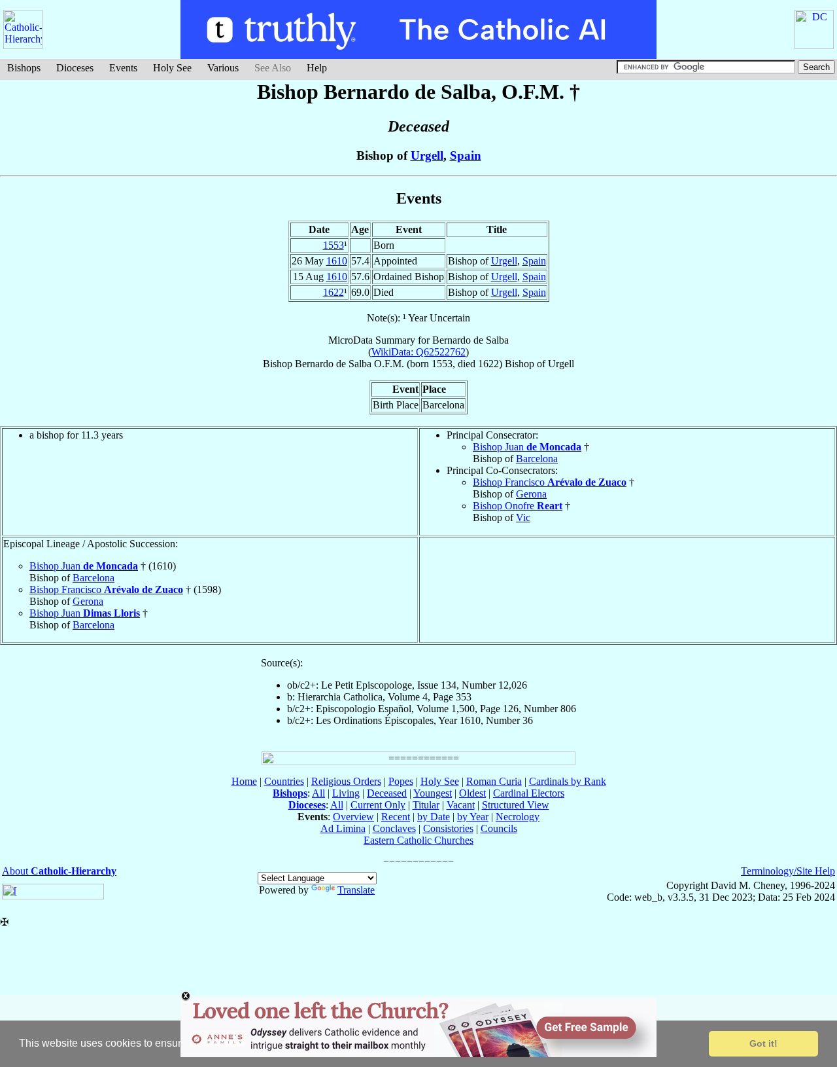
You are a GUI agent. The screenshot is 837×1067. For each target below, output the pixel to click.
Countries (284, 781)
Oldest (472, 793)
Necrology (517, 816)
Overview (353, 816)
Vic (523, 517)
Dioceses (75, 67)
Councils (499, 828)
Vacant (461, 804)
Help (317, 67)
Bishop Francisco (549, 482)
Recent (395, 816)
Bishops (24, 67)
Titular (426, 804)
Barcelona (537, 458)
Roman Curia (494, 781)
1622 (333, 292)
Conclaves (394, 828)
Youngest (432, 793)
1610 (336, 260)
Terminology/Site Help (788, 871)
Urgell (427, 155)
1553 (333, 245)
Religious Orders (346, 781)
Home (244, 781)
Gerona (531, 493)
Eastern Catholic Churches (418, 840)
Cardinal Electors (528, 793)
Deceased (387, 793)
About (59, 871)
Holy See (172, 67)
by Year (472, 816)
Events (123, 67)
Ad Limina (343, 828)
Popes (400, 781)
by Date (433, 816)
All (318, 793)
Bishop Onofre (517, 505)
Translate (356, 889)
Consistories (448, 828)
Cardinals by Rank (567, 781)
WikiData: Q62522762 (418, 351)
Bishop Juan (527, 446)
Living (346, 793)
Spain (465, 155)
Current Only (377, 804)
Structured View (515, 804)
